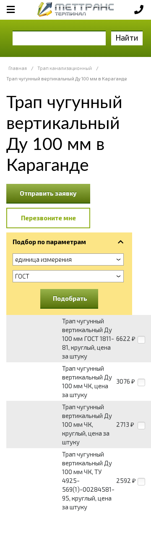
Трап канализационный (64, 68)
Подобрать (70, 298)
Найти (126, 37)
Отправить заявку (48, 193)
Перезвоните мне (48, 218)
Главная (17, 68)
